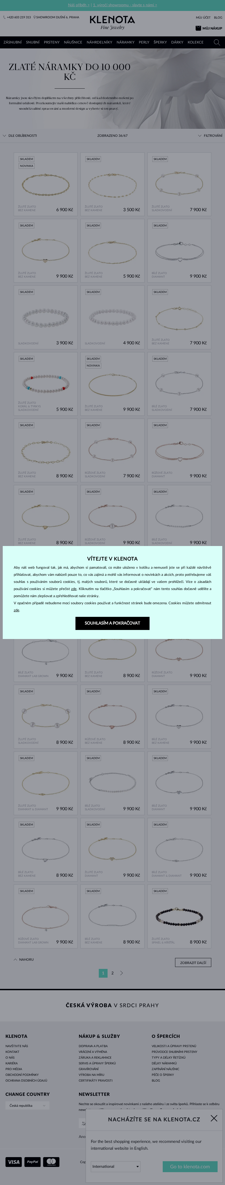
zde (74, 589)
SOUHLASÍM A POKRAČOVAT (112, 623)
